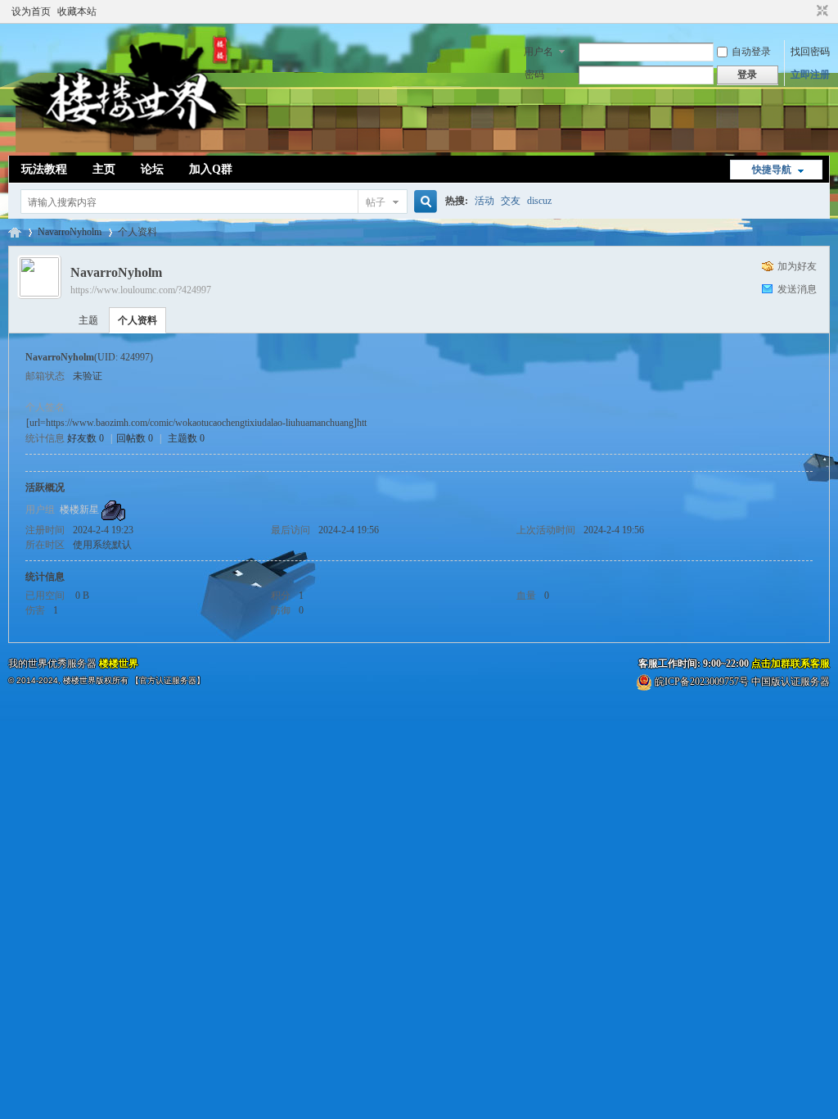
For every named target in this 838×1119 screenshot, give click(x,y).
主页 (103, 169)
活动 (484, 200)
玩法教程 (44, 169)
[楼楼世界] (126, 146)
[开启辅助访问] (807, 11)
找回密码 (810, 51)
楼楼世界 (14, 232)
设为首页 (31, 11)
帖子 (375, 202)
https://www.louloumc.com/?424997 (140, 290)
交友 (510, 200)
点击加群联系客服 (790, 663)
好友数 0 (85, 438)
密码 (534, 74)
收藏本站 (77, 11)
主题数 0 (186, 438)
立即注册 (810, 74)
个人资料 (137, 320)
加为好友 (797, 266)
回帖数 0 (134, 438)
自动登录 (751, 51)
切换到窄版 (820, 11)
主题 (88, 320)
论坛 (152, 169)
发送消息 (797, 289)
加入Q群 (210, 169)
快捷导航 (771, 169)
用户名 (538, 51)
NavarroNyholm (69, 232)
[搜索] (423, 202)
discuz (539, 200)
